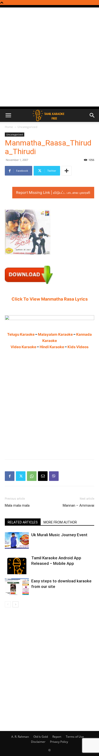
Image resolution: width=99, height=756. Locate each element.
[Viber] (54, 476)
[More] (67, 171)
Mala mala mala (17, 505)
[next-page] (15, 604)
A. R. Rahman (20, 737)
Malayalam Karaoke (55, 334)
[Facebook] (9, 476)
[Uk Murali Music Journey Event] (17, 540)
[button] (8, 115)
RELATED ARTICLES (23, 522)
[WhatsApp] (32, 476)
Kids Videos (78, 347)
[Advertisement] (49, 57)
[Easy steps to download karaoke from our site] (17, 586)
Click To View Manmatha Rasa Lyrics (50, 299)
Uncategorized (27, 127)
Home (9, 127)
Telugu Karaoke (21, 334)
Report (56, 737)
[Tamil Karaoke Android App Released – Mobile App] (17, 564)
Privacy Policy (59, 742)
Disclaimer (38, 742)
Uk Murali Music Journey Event (59, 534)
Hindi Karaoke (52, 347)
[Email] (43, 476)
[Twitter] (20, 476)
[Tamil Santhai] (49, 317)
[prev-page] (8, 604)
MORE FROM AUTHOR (60, 522)
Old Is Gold (40, 737)
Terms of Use (75, 737)
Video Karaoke (23, 347)
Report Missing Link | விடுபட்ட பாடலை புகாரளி (53, 192)
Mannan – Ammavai (78, 505)
